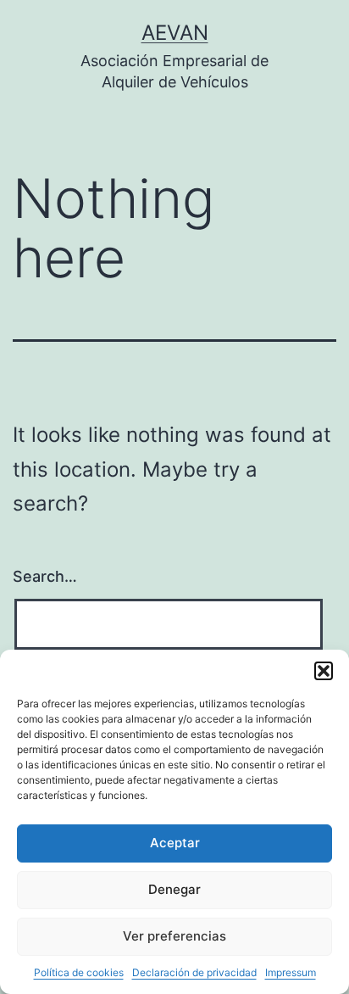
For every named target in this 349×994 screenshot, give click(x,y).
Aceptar (175, 843)
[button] (323, 670)
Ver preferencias (174, 936)
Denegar (174, 889)
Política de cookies (79, 972)
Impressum (290, 972)
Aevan (174, 32)
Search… (45, 576)
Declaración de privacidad (194, 972)
